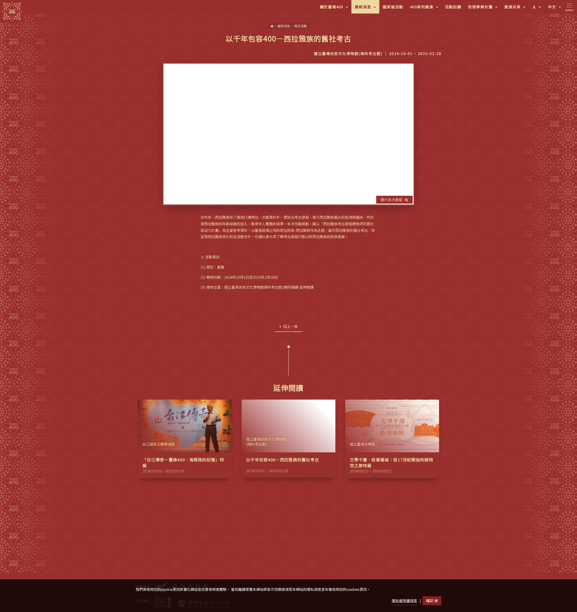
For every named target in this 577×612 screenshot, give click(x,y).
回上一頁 (290, 326)
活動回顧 (453, 6)
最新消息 (367, 9)
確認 (429, 600)
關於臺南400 (335, 9)
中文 (556, 9)
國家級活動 (393, 6)
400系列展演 (426, 9)
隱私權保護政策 (404, 600)
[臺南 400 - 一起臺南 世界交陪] (12, 11)
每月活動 (300, 25)
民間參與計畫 (484, 9)
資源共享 (516, 9)
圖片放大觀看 (391, 199)
